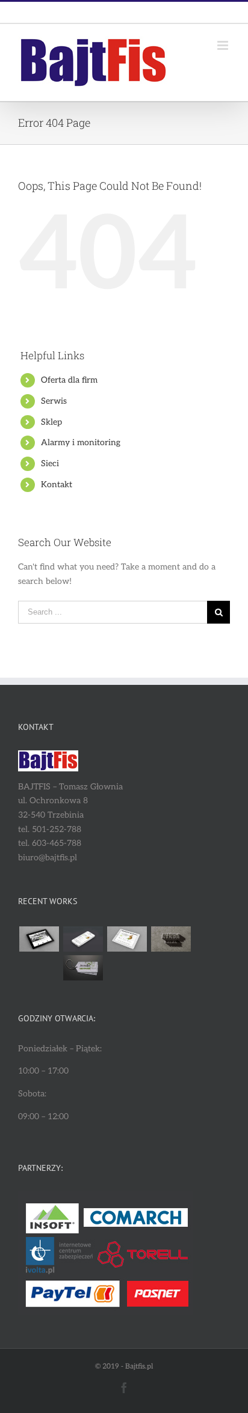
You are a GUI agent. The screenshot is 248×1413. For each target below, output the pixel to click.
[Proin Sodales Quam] (126, 939)
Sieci (50, 463)
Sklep (51, 422)
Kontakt (56, 484)
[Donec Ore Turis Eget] (39, 939)
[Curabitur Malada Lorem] (39, 967)
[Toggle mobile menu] (223, 45)
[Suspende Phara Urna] (83, 967)
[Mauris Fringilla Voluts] (83, 939)
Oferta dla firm (69, 380)
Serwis (54, 401)
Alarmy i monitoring (80, 442)
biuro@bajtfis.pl (151, 12)
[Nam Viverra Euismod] (170, 939)
